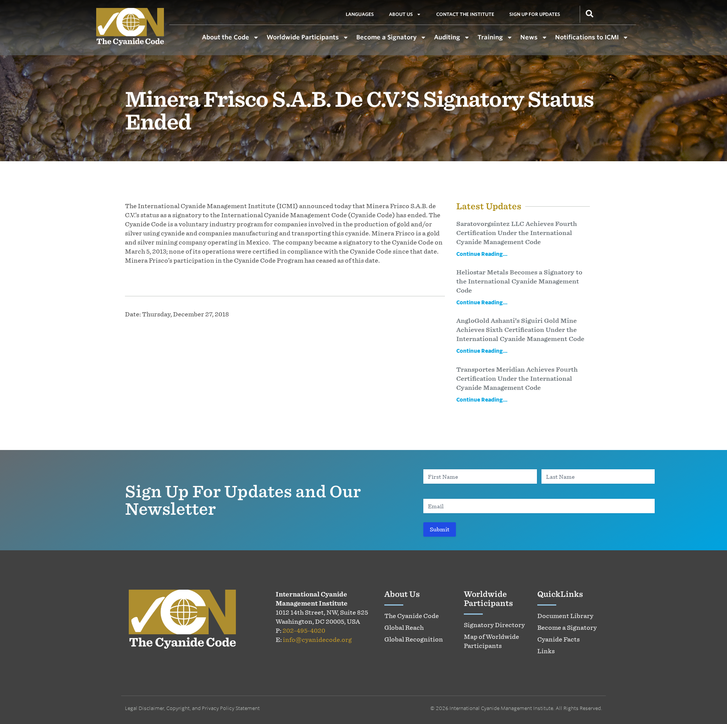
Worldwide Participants (303, 37)
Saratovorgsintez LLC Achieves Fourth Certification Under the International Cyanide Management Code (516, 233)
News (529, 37)
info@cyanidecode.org (317, 639)
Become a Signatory (386, 37)
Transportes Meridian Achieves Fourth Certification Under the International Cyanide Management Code (517, 378)
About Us (401, 14)
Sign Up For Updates (534, 14)
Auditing (447, 37)
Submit (439, 529)
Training (490, 37)
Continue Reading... (481, 254)
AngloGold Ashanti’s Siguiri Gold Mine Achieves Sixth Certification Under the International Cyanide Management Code (520, 329)
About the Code (225, 37)
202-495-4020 (303, 630)
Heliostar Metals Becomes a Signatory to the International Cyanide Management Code (519, 281)
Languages (360, 14)
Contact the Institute (465, 14)
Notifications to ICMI (587, 37)
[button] (589, 12)
